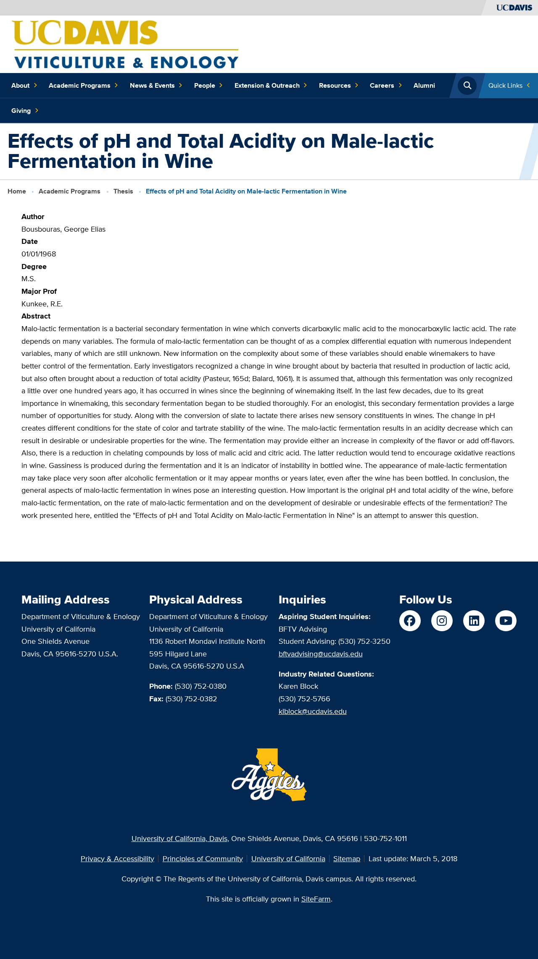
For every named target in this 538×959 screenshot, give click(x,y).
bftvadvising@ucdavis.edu (321, 653)
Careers (382, 85)
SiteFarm (316, 898)
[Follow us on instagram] (441, 620)
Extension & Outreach (267, 85)
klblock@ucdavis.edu (313, 711)
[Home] (125, 43)
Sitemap (346, 858)
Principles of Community (203, 858)
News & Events (152, 85)
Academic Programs (80, 85)
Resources (335, 85)
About (20, 85)
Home (17, 191)
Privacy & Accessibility (117, 858)
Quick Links (505, 85)
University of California (288, 858)
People (204, 85)
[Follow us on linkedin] (473, 620)
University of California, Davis (179, 838)
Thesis (123, 191)
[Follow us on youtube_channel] (505, 620)
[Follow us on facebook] (409, 620)
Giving (21, 110)
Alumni (424, 85)
